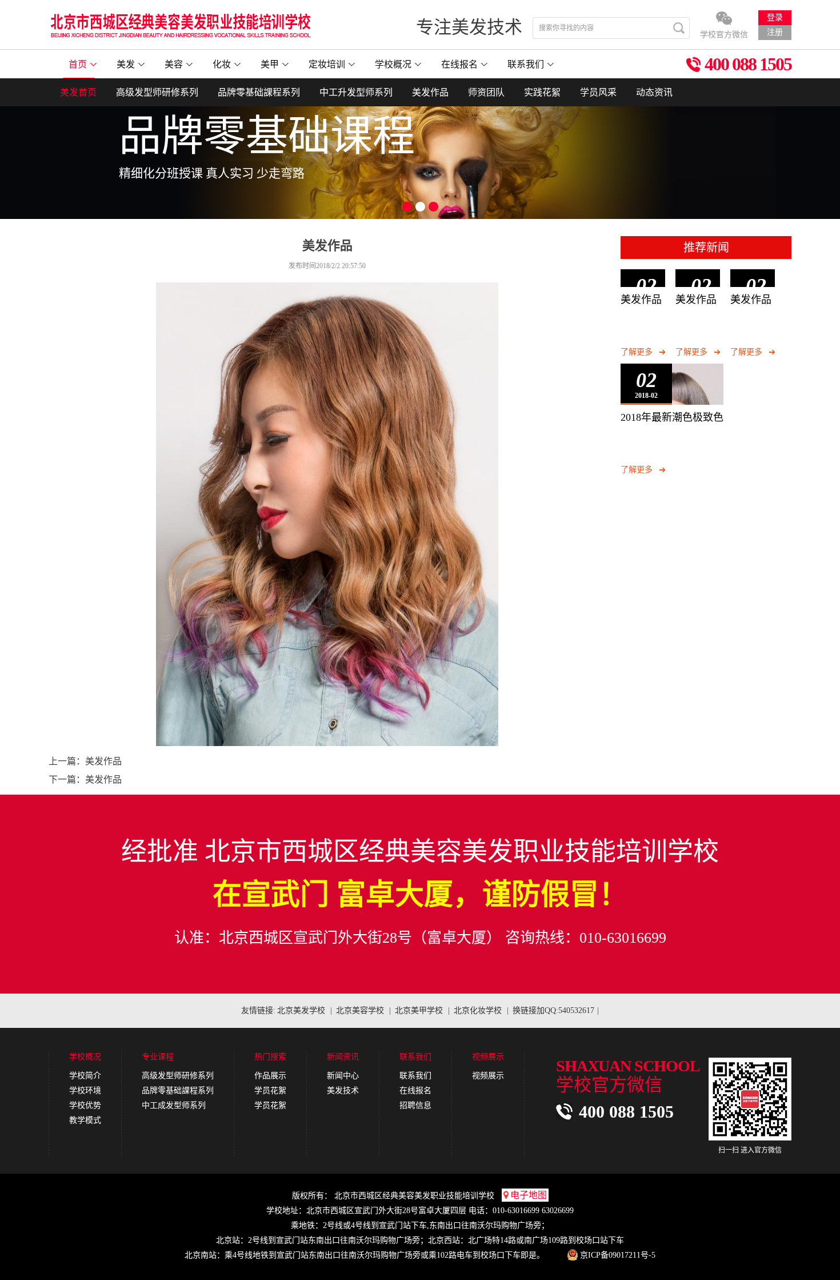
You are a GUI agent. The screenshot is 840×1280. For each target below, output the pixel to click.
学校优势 (85, 1105)
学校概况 (393, 64)
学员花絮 (270, 1090)
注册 (775, 32)
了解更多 (637, 352)
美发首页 (78, 92)
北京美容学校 (360, 1010)
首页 (78, 64)
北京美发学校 (301, 1010)
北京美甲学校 (419, 1010)
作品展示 (270, 1075)
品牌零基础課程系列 (259, 92)
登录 (775, 17)
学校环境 (85, 1090)
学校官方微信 (724, 34)
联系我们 (525, 64)
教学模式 (85, 1120)
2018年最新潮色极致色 (672, 417)
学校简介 (85, 1075)
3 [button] (433, 207)
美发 (126, 64)
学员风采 (598, 92)
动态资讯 (654, 92)
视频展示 (488, 1075)
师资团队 (486, 92)
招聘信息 (415, 1105)
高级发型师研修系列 (157, 92)
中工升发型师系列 (356, 92)
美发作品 (430, 92)
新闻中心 (343, 1075)
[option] (420, 149)
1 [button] (407, 207)
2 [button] (420, 207)
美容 (174, 64)
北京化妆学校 (478, 1010)
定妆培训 (327, 64)
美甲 (270, 64)
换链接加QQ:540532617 (553, 1010)
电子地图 (528, 1195)
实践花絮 (542, 92)
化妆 (222, 64)
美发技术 (343, 1090)
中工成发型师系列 (174, 1105)
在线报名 (459, 64)
